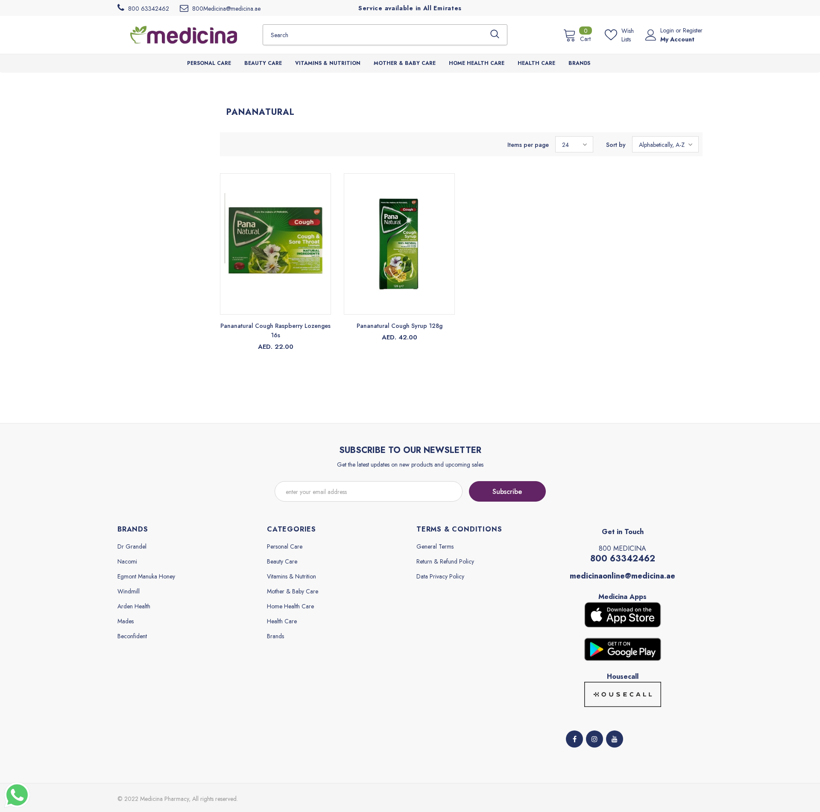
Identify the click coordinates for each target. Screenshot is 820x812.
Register (693, 30)
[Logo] (183, 34)
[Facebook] (574, 739)
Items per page (528, 144)
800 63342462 (622, 558)
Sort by (616, 144)
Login (668, 30)
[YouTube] (614, 739)
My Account (677, 39)
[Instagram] (594, 739)
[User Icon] (651, 35)
